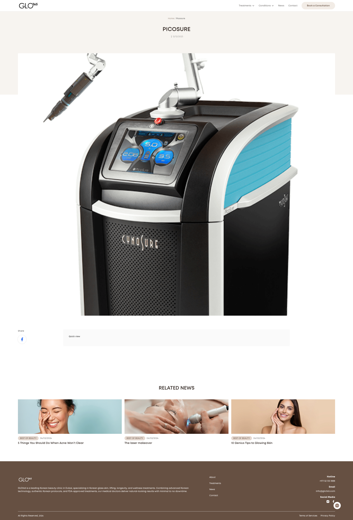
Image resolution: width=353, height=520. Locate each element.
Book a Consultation (318, 5)
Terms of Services (308, 515)
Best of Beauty (28, 438)
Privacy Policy (328, 515)
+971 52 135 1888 (327, 480)
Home (171, 18)
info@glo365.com (325, 491)
